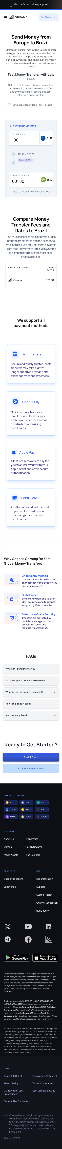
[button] (11, 802)
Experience (10, 886)
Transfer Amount (21, 175)
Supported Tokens (13, 878)
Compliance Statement (44, 1076)
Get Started (46, 17)
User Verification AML (43, 1090)
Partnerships (31, 838)
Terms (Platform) (13, 1076)
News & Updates (33, 846)
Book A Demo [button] (31, 757)
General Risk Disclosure (16, 1101)
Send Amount (19, 134)
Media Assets (11, 854)
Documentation (44, 878)
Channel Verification (47, 902)
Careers (8, 846)
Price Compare (32, 854)
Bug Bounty (42, 910)
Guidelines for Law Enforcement (13, 1092)
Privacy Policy (11, 1083)
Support (40, 886)
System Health (44, 894)
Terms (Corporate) (42, 1083)
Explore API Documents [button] (31, 768)
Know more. (15, 1131)
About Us (9, 838)
